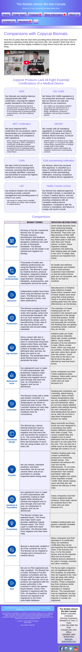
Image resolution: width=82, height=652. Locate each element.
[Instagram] (66, 649)
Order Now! (19, 14)
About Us (74, 14)
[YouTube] (75, 649)
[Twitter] (71, 649)
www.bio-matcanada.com (69, 640)
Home (6, 14)
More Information (54, 14)
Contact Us (9, 21)
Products (34, 14)
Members (23, 21)
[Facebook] (61, 649)
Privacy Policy (27, 622)
